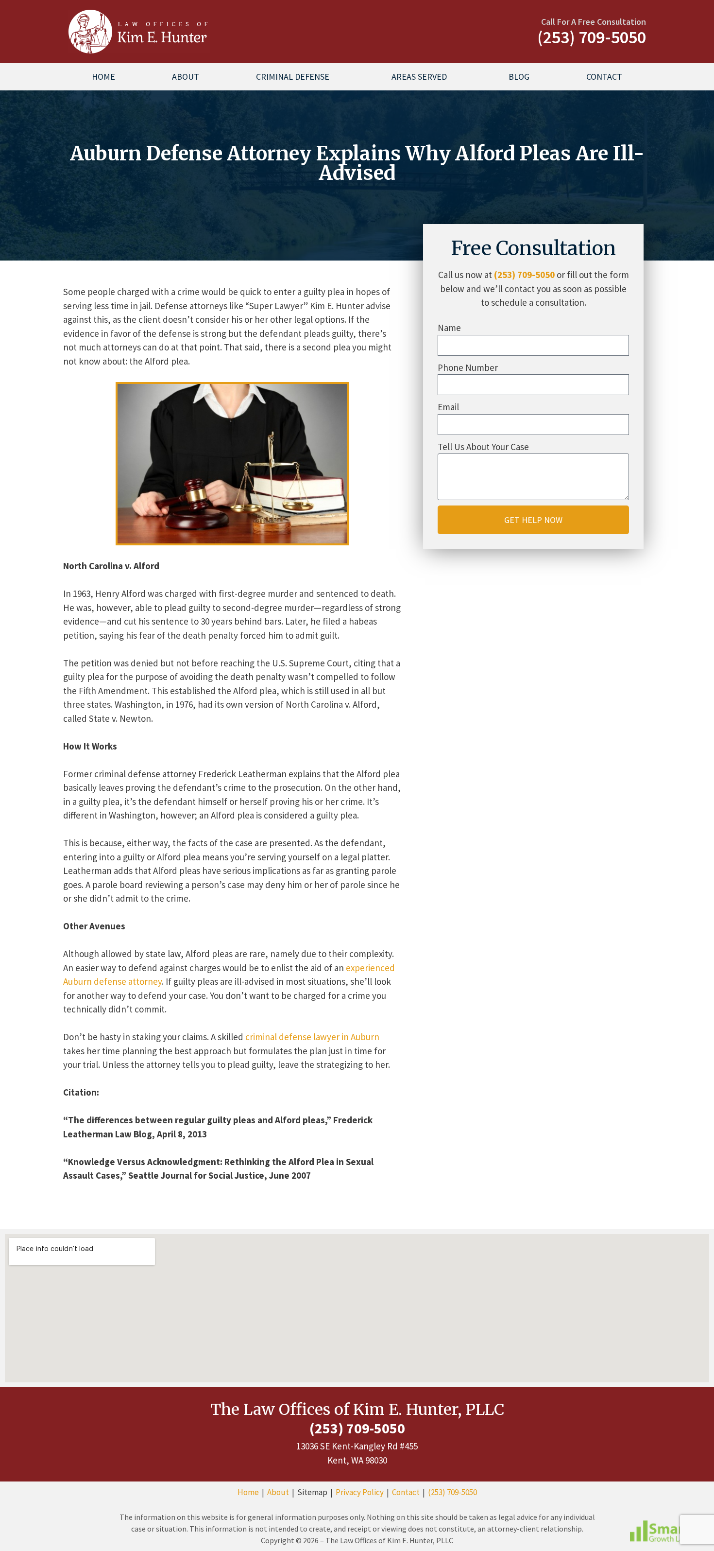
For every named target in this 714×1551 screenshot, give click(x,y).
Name (449, 327)
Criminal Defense (292, 76)
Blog (519, 76)
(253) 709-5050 (524, 274)
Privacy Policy (360, 1492)
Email (448, 407)
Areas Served (419, 76)
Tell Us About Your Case (483, 447)
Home (103, 76)
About (185, 76)
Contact (604, 76)
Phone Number (468, 367)
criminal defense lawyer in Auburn (312, 1037)
